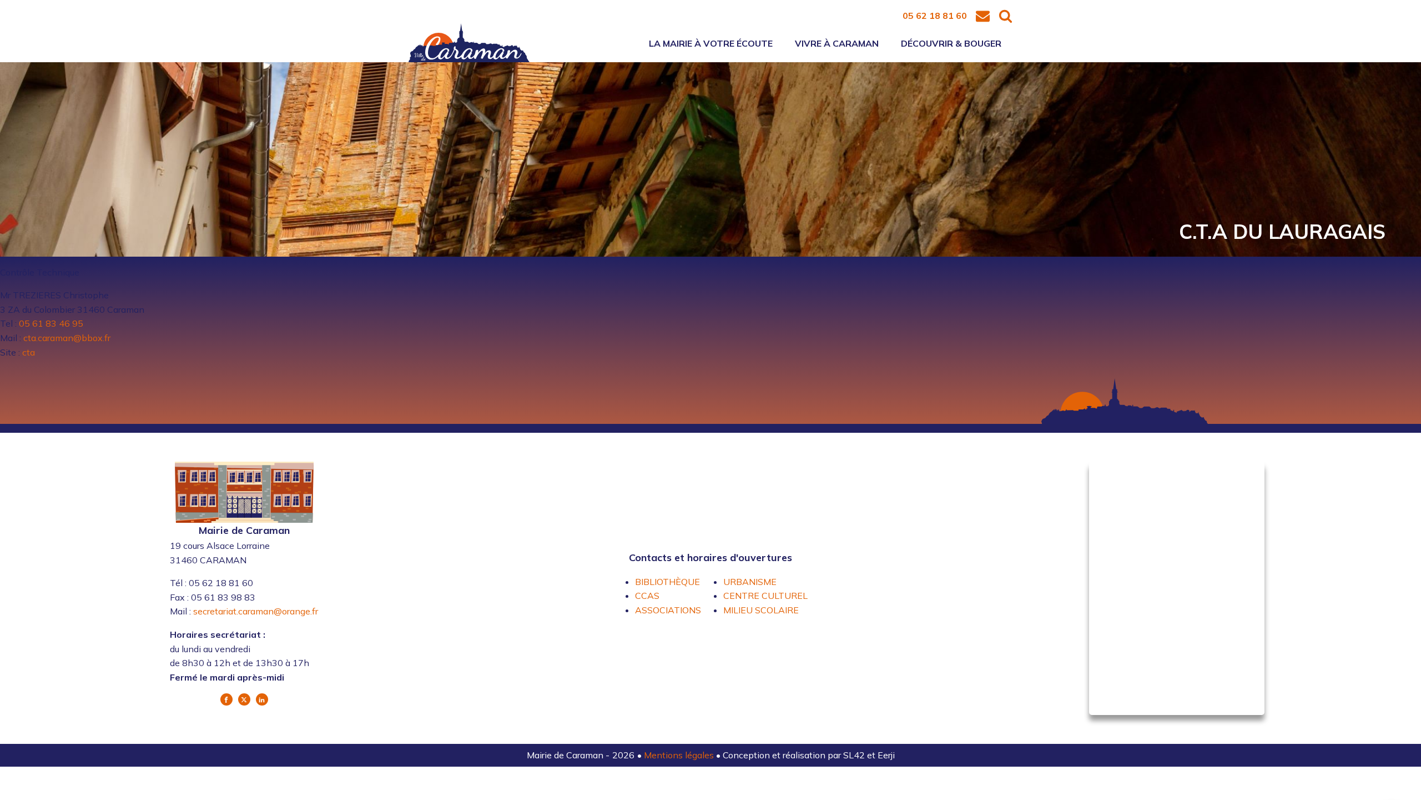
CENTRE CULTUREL (765, 595)
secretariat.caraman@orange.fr (255, 611)
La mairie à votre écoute (711, 43)
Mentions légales (680, 755)
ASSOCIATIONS (668, 610)
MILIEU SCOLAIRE (761, 610)
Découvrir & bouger (951, 43)
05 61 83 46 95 (51, 323)
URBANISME (750, 581)
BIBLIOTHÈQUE (667, 581)
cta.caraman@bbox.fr (66, 337)
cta (28, 352)
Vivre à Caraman (837, 43)
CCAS (647, 595)
